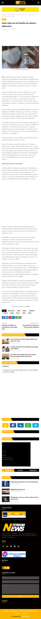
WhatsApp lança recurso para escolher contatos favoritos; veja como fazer (24, 498)
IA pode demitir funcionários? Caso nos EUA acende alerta (24, 482)
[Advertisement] (20, 39)
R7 (28, 306)
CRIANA (12, 313)
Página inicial (5, 14)
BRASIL (24, 311)
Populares (8, 470)
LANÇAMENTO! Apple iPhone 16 (17, 489)
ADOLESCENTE (11, 311)
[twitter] (35, 425)
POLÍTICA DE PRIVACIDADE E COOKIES (28, 611)
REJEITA (18, 313)
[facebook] (13, 425)
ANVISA (18, 311)
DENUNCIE (6, 611)
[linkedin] (20, 425)
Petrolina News (7, 29)
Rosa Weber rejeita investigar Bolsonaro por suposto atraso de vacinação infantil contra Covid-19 (23, 355)
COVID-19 (5, 313)
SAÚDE (23, 313)
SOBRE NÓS (17, 613)
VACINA (12, 14)
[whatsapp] (28, 425)
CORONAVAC (32, 311)
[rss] (5, 425)
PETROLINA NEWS (25, 616)
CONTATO (24, 613)
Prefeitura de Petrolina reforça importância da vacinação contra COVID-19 (24, 348)
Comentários (33, 470)
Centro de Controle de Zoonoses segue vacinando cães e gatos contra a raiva (24, 340)
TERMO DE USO (14, 611)
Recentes (20, 470)
